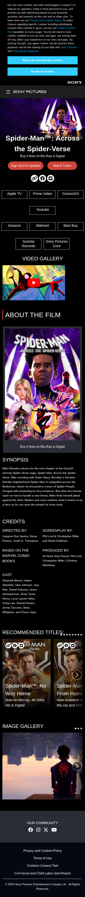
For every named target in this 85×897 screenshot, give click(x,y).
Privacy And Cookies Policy (45, 20)
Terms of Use (42, 858)
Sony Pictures (69, 47)
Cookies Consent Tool (42, 866)
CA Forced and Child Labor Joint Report (42, 873)
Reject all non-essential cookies (42, 60)
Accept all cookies (42, 71)
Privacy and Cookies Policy (42, 850)
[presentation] (77, 675)
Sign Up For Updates (26, 165)
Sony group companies (25, 51)
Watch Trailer (62, 165)
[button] (61, 634)
